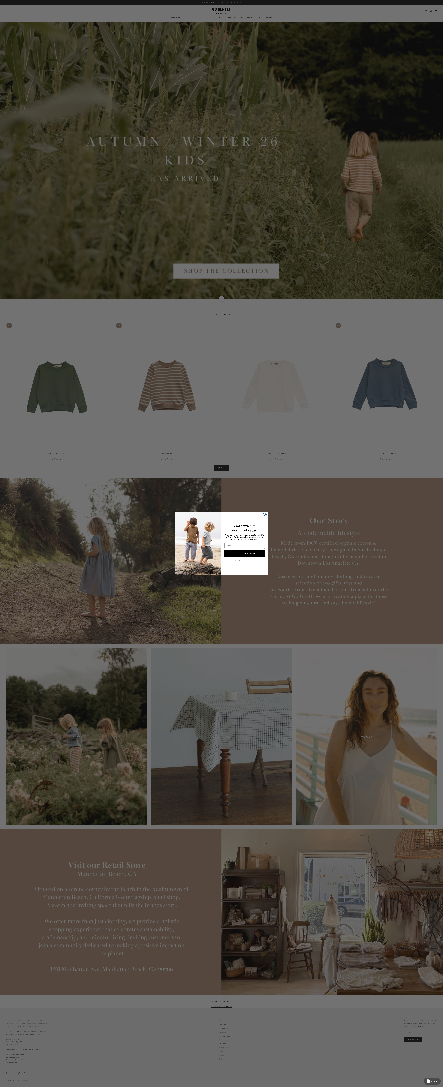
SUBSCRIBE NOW (244, 553)
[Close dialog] (265, 515)
